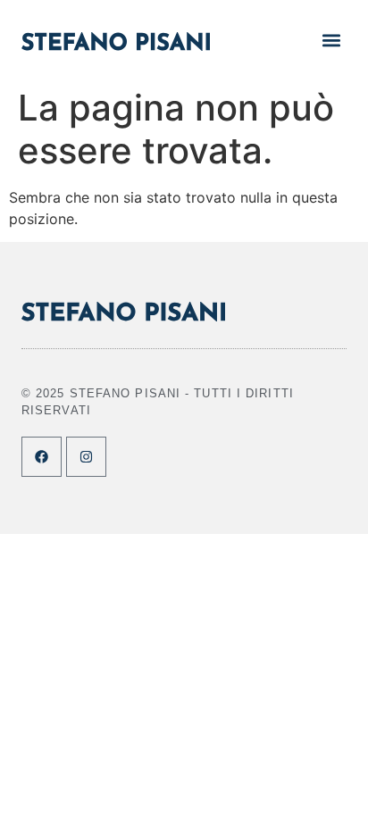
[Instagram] (86, 457)
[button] (332, 39)
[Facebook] (41, 457)
